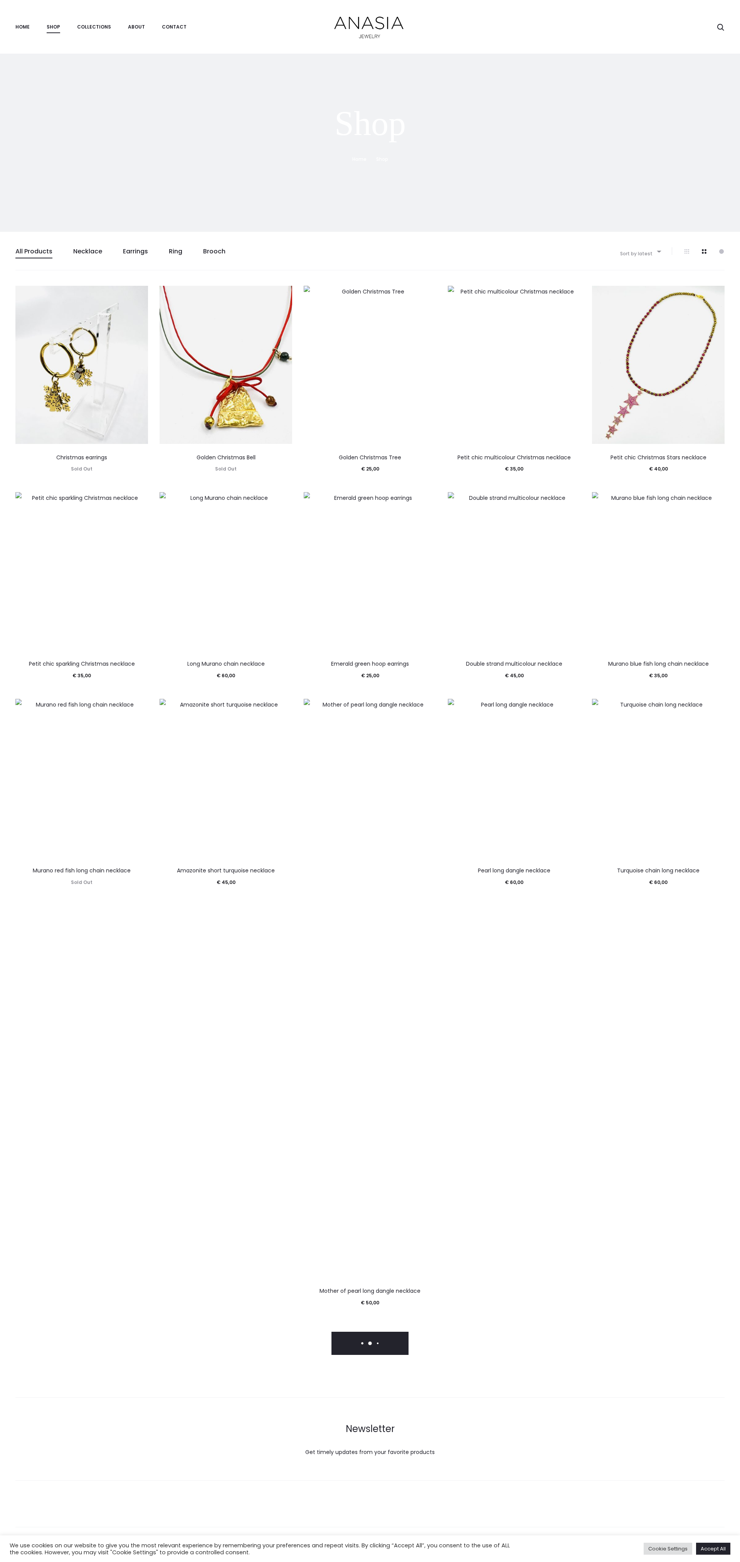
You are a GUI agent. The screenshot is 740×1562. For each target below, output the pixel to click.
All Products (33, 251)
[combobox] (640, 251)
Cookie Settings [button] (668, 1548)
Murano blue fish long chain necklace (658, 664)
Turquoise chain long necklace (658, 870)
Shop (53, 27)
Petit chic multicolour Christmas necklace (514, 457)
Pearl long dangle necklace (514, 870)
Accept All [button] (713, 1548)
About (136, 27)
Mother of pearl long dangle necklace (370, 1291)
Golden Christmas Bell (226, 457)
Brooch (214, 251)
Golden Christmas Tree (370, 457)
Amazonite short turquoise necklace (226, 870)
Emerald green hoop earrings (370, 664)
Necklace (87, 251)
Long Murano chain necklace (226, 664)
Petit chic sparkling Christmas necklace (82, 664)
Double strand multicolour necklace (514, 664)
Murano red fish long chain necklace (82, 870)
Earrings (135, 251)
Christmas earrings (81, 457)
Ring (175, 251)
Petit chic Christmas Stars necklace (658, 457)
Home (22, 27)
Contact (174, 27)
